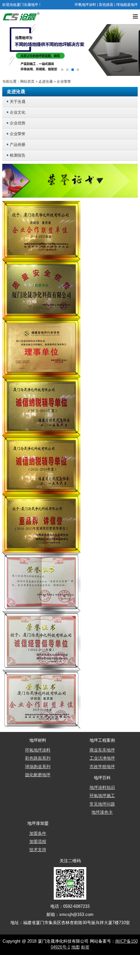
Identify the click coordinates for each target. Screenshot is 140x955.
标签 (85, 947)
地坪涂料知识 (102, 787)
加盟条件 (37, 833)
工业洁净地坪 (102, 758)
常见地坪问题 (102, 804)
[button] (62, 69)
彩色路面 (106, 5)
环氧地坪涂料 (85, 5)
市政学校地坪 (102, 767)
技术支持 (37, 850)
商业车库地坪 (102, 750)
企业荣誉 (64, 81)
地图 (75, 947)
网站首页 (27, 81)
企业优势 (17, 123)
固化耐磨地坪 (37, 775)
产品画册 (17, 144)
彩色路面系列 (37, 758)
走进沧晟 (45, 81)
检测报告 (17, 155)
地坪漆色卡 (102, 812)
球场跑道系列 (37, 767)
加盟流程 (37, 841)
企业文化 (17, 112)
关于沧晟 (17, 101)
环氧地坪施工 (102, 795)
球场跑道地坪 (127, 5)
